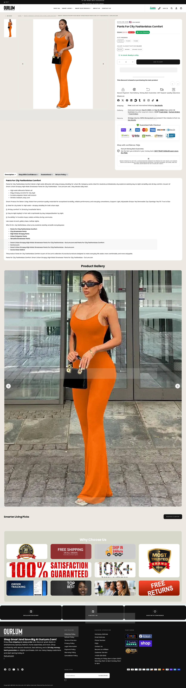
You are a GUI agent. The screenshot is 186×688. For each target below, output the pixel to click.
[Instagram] (9, 669)
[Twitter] (18, 669)
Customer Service (101, 652)
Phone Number (100, 640)
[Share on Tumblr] (140, 100)
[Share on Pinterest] (127, 100)
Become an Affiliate (101, 649)
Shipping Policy (69, 634)
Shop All (57, 8)
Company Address (101, 634)
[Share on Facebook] (118, 100)
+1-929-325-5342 (100, 655)
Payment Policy (69, 649)
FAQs (96, 643)
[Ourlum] (13, 632)
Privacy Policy (69, 643)
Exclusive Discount (31, 615)
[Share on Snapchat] (157, 100)
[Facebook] (5, 669)
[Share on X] (122, 100)
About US (96, 8)
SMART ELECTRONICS (82, 8)
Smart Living (67, 8)
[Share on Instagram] (148, 100)
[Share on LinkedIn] (131, 100)
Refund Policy (69, 637)
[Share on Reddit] (135, 100)
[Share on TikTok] (153, 100)
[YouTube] (13, 669)
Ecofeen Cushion (172, 516)
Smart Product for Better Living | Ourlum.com (40, 15)
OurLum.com (123, 22)
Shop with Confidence (155, 615)
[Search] (171, 8)
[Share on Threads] (144, 100)
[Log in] (176, 8)
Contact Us (106, 8)
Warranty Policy (70, 652)
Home (20, 15)
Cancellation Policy (71, 655)
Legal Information (70, 646)
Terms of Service (70, 640)
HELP (7, 2)
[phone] (159, 8)
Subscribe (103, 675)
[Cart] (181, 8)
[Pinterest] (22, 669)
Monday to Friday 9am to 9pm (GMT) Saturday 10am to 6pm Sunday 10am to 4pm (108, 661)
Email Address (100, 637)
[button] (148, 68)
